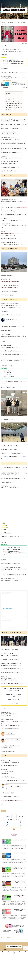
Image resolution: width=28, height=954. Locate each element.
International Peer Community (14, 103)
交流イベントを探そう (12, 99)
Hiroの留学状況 (10, 98)
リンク (6, 456)
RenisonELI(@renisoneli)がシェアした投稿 (14, 626)
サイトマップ (20, 949)
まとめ (9, 109)
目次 (9, 93)
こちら (6, 311)
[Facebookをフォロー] (20, 822)
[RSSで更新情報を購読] (14, 828)
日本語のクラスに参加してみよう (14, 107)
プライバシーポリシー (7, 949)
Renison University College (14, 105)
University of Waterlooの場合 (13, 101)
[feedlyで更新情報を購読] (20, 825)
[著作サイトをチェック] (7, 822)
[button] (20, 816)
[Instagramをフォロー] (7, 825)
